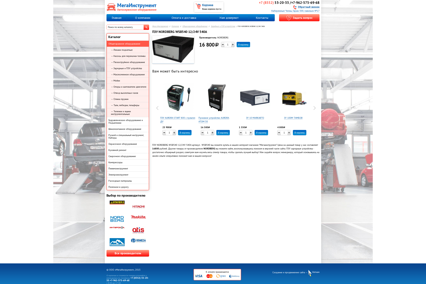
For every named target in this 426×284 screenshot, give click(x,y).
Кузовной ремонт (117, 150)
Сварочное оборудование (122, 156)
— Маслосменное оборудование (128, 74)
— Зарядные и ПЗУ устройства (126, 68)
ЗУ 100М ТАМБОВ (293, 117)
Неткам (316, 272)
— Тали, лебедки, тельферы (125, 105)
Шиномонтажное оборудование (124, 128)
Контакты (262, 18)
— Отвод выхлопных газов (124, 92)
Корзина (207, 5)
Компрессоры (115, 162)
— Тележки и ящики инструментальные (121, 112)
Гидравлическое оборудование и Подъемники (125, 121)
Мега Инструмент (160, 26)
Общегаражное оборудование (195, 26)
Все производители (128, 253)
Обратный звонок (309, 6)
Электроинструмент (118, 174)
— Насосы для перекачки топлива (128, 56)
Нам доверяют (229, 18)
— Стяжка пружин (119, 99)
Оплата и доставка (184, 18)
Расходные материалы (120, 180)
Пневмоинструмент (118, 168)
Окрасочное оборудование (122, 143)
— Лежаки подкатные (122, 49)
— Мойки (115, 80)
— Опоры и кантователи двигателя (128, 86)
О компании (142, 18)
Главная (116, 18)
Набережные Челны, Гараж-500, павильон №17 (295, 10)
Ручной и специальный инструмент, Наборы (126, 136)
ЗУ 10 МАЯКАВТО (255, 117)
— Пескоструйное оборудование (128, 62)
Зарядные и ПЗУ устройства (223, 26)
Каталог (175, 26)
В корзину (243, 44)
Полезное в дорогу (118, 186)
